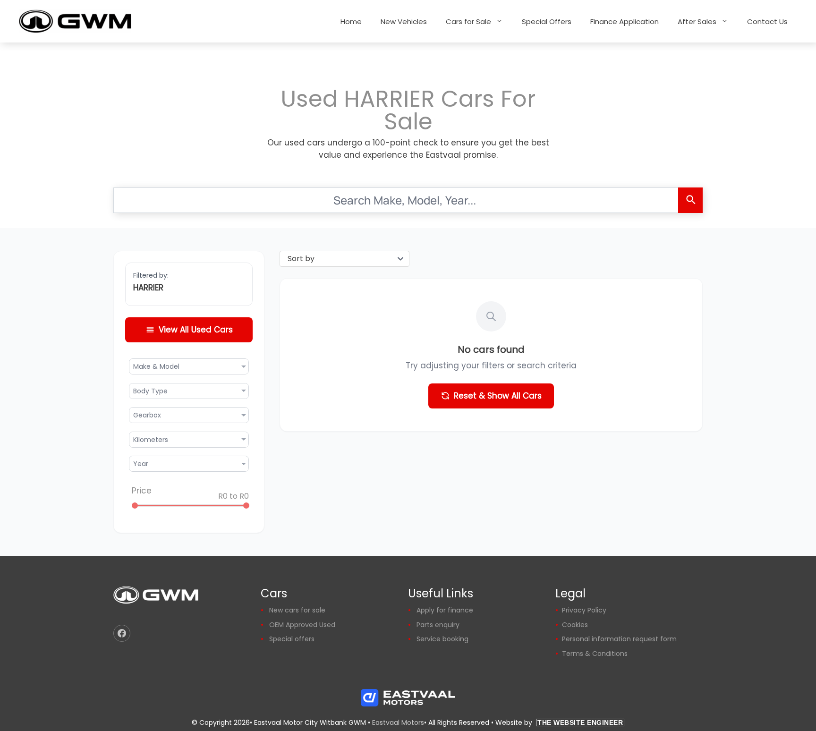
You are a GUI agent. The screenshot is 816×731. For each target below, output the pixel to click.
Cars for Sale (468, 21)
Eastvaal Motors (398, 722)
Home (351, 21)
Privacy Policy (584, 610)
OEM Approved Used (302, 624)
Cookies (575, 624)
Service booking (442, 639)
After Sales (697, 21)
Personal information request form (619, 639)
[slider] (135, 505)
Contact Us (767, 21)
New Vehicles (404, 21)
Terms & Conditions (595, 653)
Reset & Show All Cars (498, 395)
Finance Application (624, 21)
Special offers (291, 639)
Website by (559, 722)
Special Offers (546, 21)
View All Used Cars (196, 329)
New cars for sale (297, 610)
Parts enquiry (437, 624)
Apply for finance (444, 610)
